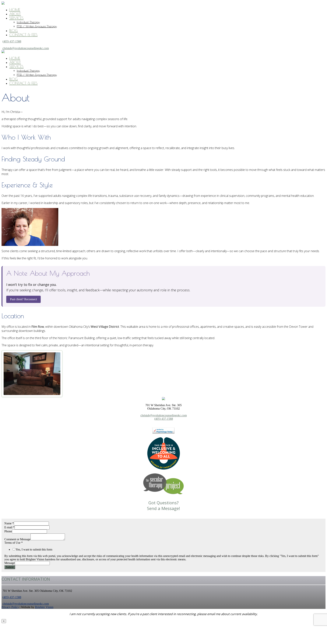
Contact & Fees (23, 34)
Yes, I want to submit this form (34, 549)
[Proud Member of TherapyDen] (163, 469)
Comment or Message (17, 539)
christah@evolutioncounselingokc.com (25, 48)
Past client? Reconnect (23, 299)
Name (9, 523)
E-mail (9, 527)
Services (16, 18)
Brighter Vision (44, 607)
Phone (8, 531)
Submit (10, 567)
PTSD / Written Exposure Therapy (37, 26)
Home (14, 9)
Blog (13, 30)
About (15, 14)
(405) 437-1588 (11, 41)
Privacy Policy (10, 607)
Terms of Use (13, 542)
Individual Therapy (28, 22)
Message (9, 563)
